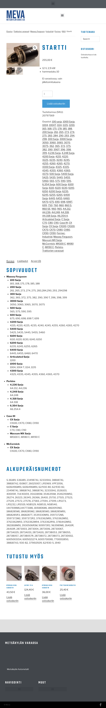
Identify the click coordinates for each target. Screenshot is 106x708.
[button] (53, 3)
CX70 (45, 229)
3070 (67, 142)
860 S (68, 205)
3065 (60, 142)
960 (53, 208)
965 (59, 208)
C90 (56, 222)
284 (55, 135)
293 (66, 135)
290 (61, 135)
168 (49, 128)
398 (68, 149)
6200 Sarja (55, 191)
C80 (50, 222)
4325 (59, 167)
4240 (59, 160)
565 (52, 181)
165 (44, 128)
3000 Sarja (66, 139)
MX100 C (61, 243)
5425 (45, 177)
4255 (45, 163)
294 (72, 135)
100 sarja (57, 121)
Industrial (49, 31)
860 (64, 31)
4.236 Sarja (54, 153)
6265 (59, 194)
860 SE (46, 208)
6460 (66, 198)
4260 (52, 163)
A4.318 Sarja (49, 215)
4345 (45, 170)
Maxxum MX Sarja (52, 240)
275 (44, 135)
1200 (71, 125)
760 (56, 205)
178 (60, 128)
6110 (51, 187)
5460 (45, 181)
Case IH (64, 222)
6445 (52, 198)
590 (63, 181)
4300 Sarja (48, 167)
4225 (45, 160)
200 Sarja (47, 132)
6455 (59, 198)
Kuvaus (10, 261)
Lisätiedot (22, 261)
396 (62, 149)
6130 (64, 187)
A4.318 (65, 212)
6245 (45, 194)
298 (44, 139)
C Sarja (65, 219)
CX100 (62, 226)
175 (55, 128)
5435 (52, 177)
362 (51, 146)
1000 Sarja (69, 121)
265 (61, 132)
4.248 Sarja (68, 153)
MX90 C (49, 247)
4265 (59, 163)
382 (44, 149)
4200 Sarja (48, 156)
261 (56, 132)
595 (68, 181)
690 (57, 201)
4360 (60, 170)
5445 (60, 177)
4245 (66, 160)
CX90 (45, 233)
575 (57, 181)
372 (63, 146)
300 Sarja (53, 139)
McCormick (48, 243)
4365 (67, 170)
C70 (44, 222)
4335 (66, 167)
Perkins (59, 247)
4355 (53, 170)
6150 (45, 191)
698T (69, 201)
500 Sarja (54, 174)
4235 (52, 160)
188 (70, 128)
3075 (45, 146)
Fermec (58, 31)
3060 (53, 142)
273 (67, 132)
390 (50, 149)
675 (51, 201)
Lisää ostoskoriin (56, 103)
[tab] (10, 261)
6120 (58, 187)
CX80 (59, 229)
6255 (52, 194)
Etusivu (9, 31)
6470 (45, 201)
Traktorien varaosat (21, 31)
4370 (45, 174)
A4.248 (56, 212)
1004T (52, 125)
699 (44, 205)
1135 (65, 125)
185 (65, 128)
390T (56, 149)
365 (57, 146)
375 (68, 146)
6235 (65, 191)
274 (72, 132)
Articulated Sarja (51, 219)
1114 (59, 125)
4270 (67, 163)
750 (50, 205)
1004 (45, 125)
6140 (71, 187)
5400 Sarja (67, 174)
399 (44, 153)
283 (50, 135)
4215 (58, 156)
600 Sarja (61, 184)
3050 (45, 142)
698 (63, 201)
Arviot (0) (36, 261)
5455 (67, 177)
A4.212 (66, 208)
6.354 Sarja (48, 184)
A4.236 (46, 212)
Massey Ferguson (37, 31)
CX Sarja (53, 226)
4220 (65, 156)
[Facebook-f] (100, 704)
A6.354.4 (62, 215)
